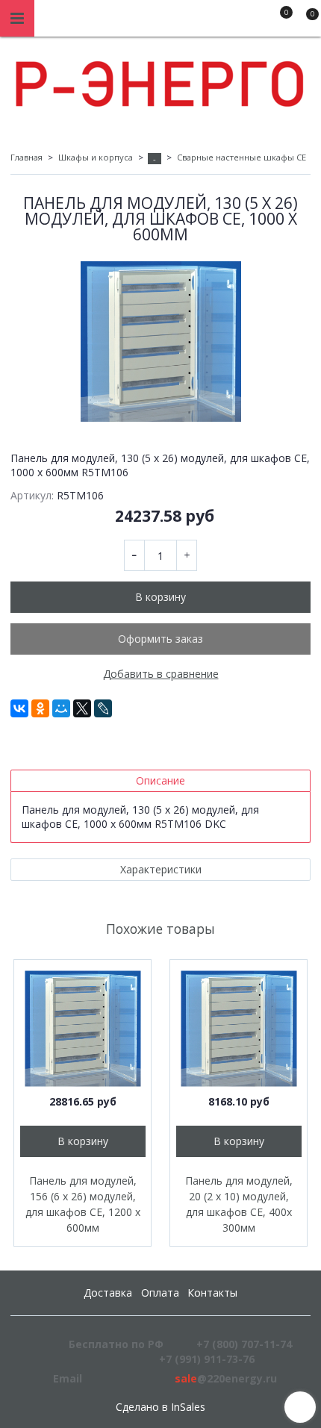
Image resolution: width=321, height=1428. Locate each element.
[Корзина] (305, 21)
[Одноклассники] (40, 708)
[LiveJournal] (103, 708)
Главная (26, 157)
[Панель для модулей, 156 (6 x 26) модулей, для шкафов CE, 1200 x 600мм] (82, 1028)
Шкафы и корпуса (95, 157)
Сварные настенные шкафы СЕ (241, 157)
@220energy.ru (226, 1378)
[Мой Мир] (61, 708)
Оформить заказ (160, 639)
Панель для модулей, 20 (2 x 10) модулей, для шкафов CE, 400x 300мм (239, 1204)
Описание (160, 780)
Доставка (108, 1292)
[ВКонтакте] (19, 708)
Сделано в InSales (160, 1407)
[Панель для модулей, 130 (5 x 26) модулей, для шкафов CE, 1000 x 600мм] (160, 341)
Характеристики (161, 869)
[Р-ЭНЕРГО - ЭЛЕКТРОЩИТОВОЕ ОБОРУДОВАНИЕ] (160, 80)
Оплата (160, 1292)
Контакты (212, 1292)
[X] (82, 708)
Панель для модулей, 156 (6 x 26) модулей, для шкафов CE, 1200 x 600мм (82, 1204)
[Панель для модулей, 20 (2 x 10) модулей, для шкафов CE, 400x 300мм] (238, 1028)
